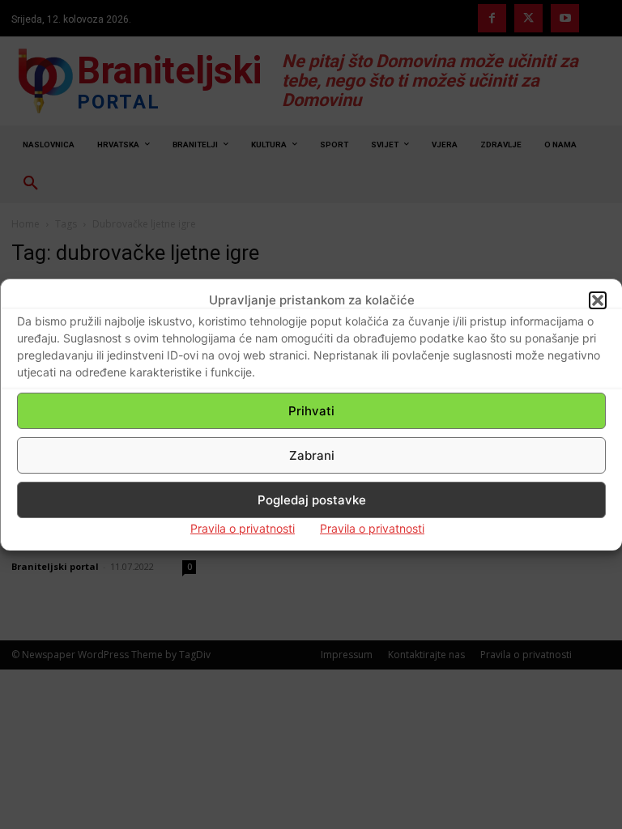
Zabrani (311, 455)
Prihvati (311, 411)
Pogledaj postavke (312, 500)
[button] (598, 300)
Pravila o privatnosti (242, 528)
